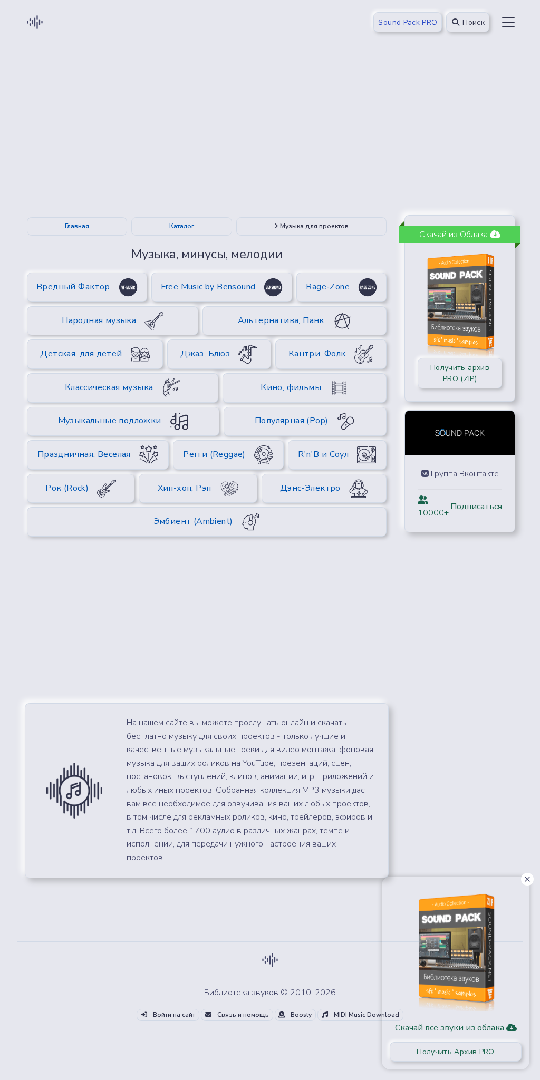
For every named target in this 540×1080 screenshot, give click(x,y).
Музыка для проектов (313, 226)
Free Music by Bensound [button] (208, 287)
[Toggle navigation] (508, 22)
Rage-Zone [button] (328, 287)
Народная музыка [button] (99, 320)
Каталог (181, 226)
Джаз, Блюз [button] (205, 353)
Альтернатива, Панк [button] (281, 320)
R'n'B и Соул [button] (323, 454)
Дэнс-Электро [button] (310, 488)
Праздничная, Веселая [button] (84, 454)
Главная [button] (77, 226)
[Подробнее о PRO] (455, 949)
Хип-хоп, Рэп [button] (184, 488)
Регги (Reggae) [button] (214, 454)
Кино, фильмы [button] (291, 387)
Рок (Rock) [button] (67, 488)
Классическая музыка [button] (109, 387)
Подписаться (476, 506)
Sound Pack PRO (407, 22)
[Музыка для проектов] (74, 790)
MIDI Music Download (365, 1014)
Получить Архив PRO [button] (455, 1052)
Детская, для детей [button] (81, 353)
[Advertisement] (270, 133)
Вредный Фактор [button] (73, 287)
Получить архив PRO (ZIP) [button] (459, 373)
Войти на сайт (173, 1014)
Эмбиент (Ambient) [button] (193, 521)
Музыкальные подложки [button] (109, 420)
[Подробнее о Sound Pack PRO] (460, 301)
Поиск (472, 22)
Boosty (300, 1014)
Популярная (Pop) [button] (291, 420)
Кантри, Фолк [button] (317, 353)
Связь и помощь (242, 1014)
